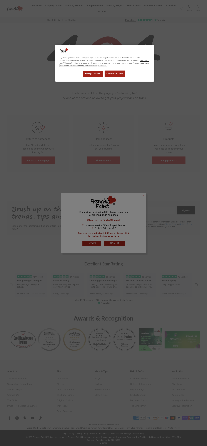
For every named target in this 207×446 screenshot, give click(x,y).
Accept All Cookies (114, 73)
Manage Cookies (92, 73)
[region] (104, 63)
